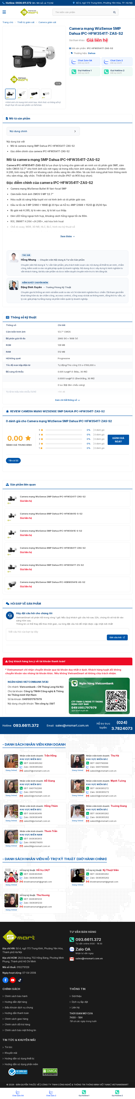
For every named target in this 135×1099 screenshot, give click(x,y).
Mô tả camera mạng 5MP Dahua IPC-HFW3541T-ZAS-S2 (43, 145)
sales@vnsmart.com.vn (72, 725)
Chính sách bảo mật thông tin (20, 1030)
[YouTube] (13, 980)
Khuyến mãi (11, 1052)
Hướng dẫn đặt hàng (16, 1001)
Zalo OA (83, 949)
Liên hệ (76, 1007)
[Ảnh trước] (9, 58)
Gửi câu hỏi (115, 637)
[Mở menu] (4, 12)
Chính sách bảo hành (16, 996)
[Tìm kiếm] (114, 12)
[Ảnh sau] (59, 58)
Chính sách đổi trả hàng (17, 1024)
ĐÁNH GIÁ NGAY (118, 440)
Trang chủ (7, 22)
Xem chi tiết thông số (66, 400)
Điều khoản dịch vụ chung (19, 1007)
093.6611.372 (26, 725)
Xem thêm (66, 236)
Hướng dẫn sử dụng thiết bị (19, 1058)
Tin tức (8, 1047)
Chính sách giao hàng (16, 1018)
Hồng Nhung (28, 259)
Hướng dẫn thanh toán (17, 1013)
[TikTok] (20, 980)
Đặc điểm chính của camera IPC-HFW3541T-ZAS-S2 (40, 151)
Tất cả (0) (13, 460)
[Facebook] (5, 980)
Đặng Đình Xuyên (31, 287)
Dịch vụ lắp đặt (80, 1001)
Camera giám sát (47, 22)
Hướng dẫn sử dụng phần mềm (21, 1064)
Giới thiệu (76, 996)
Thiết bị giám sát (25, 22)
